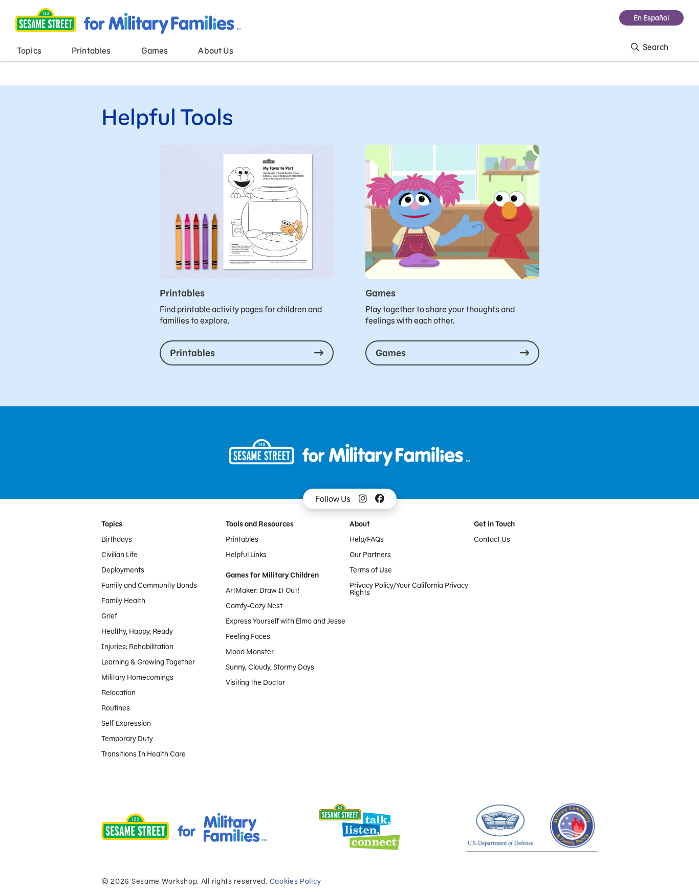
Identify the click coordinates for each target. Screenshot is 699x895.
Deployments (122, 570)
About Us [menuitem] (215, 50)
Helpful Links (246, 554)
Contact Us (492, 539)
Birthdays (116, 539)
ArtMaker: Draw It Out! (262, 590)
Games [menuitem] (154, 50)
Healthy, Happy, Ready (137, 631)
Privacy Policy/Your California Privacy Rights (409, 589)
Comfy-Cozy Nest (254, 605)
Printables (242, 539)
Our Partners (370, 554)
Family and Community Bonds (149, 585)
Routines (115, 708)
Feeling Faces (248, 636)
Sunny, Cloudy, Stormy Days (270, 667)
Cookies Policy (295, 881)
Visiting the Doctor (255, 682)
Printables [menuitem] (91, 50)
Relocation (118, 692)
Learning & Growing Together (148, 662)
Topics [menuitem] (29, 50)
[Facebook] (379, 499)
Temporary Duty (127, 738)
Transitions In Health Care (143, 754)
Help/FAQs (367, 539)
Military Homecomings (137, 677)
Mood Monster (250, 651)
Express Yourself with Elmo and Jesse (285, 621)
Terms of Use (371, 570)
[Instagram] (363, 499)
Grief (109, 616)
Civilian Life (119, 554)
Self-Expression (126, 723)
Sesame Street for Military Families (128, 21)
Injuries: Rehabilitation (137, 646)
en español (651, 17)
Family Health (123, 600)
